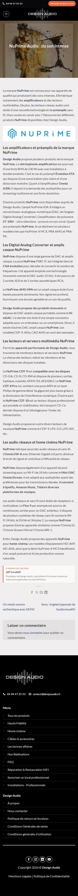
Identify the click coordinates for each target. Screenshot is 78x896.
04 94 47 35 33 (14, 3)
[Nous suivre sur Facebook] (29, 859)
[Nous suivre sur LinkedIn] (42, 859)
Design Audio (12, 159)
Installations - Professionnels (26, 785)
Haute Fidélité (17, 723)
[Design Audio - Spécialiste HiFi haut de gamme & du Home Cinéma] (42, 14)
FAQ (11, 762)
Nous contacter (18, 811)
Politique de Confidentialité (51, 876)
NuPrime (23, 90)
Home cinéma (16, 731)
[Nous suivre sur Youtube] (49, 859)
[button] (6, 14)
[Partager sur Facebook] (32, 592)
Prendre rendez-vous (62, 3)
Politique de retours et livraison (28, 818)
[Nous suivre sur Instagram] (35, 859)
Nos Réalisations (18, 754)
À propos (14, 803)
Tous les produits (19, 715)
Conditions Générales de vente (28, 826)
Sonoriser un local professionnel (28, 777)
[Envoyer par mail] (41, 592)
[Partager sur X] (36, 592)
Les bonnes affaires (20, 746)
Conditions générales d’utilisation (29, 834)
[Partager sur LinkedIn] (46, 592)
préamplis (59, 110)
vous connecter (33, 632)
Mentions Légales (20, 876)
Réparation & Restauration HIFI (28, 769)
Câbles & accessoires (21, 739)
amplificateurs (33, 100)
